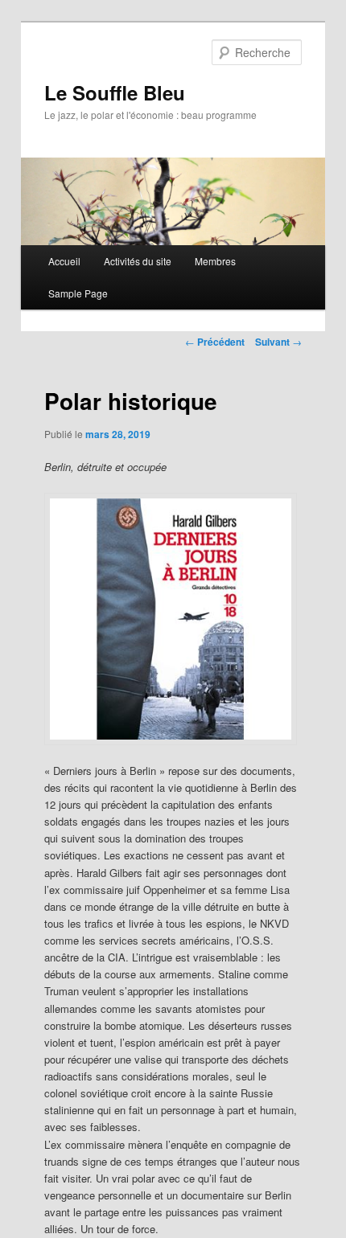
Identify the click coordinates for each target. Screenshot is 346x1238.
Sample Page (78, 293)
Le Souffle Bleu (114, 92)
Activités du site (137, 261)
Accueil (64, 261)
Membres (215, 261)
